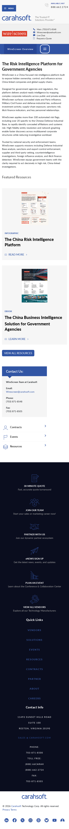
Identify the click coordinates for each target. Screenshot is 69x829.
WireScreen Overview (20, 49)
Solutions (34, 639)
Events (34, 649)
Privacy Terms (10, 809)
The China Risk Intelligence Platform (29, 241)
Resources (34, 659)
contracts (34, 669)
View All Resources (18, 353)
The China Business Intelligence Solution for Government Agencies (33, 323)
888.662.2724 (59, 7)
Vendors (34, 630)
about (34, 688)
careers (34, 698)
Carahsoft (16, 806)
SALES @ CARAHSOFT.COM (34, 737)
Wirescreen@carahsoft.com (20, 391)
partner (34, 678)
